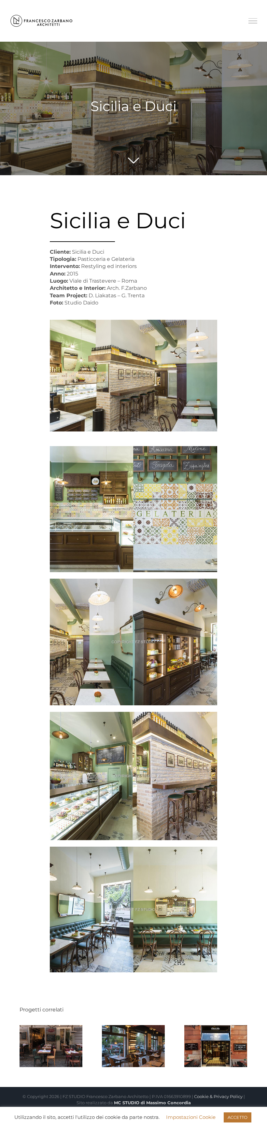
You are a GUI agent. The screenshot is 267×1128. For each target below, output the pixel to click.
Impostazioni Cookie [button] (191, 1117)
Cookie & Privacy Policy (218, 1096)
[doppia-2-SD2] (134, 849)
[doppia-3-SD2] (134, 714)
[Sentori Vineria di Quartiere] (133, 1046)
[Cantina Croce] (51, 1046)
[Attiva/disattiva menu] (253, 20)
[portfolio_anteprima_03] (134, 322)
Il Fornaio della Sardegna (215, 1034)
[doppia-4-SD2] (134, 581)
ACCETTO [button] (237, 1117)
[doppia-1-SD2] (134, 448)
